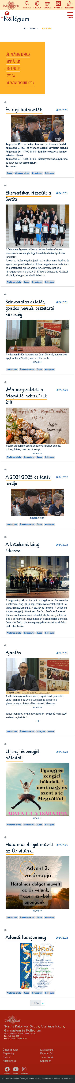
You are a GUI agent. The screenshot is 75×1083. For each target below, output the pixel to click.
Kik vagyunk (46, 1049)
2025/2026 (62, 110)
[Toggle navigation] (70, 15)
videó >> (37, 362)
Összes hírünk (10, 1049)
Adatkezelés (9, 1060)
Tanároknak (46, 1057)
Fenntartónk (47, 1053)
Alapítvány (8, 1053)
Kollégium (13, 69)
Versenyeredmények (20, 83)
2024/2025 (62, 193)
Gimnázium (13, 61)
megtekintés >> (37, 517)
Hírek (32, 29)
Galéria (6, 1057)
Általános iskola (18, 54)
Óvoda (10, 76)
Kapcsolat (45, 1060)
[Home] (11, 5)
